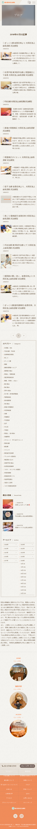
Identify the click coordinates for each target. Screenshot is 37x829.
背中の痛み (7, 391)
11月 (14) (23, 567)
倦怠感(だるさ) (8, 460)
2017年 (6, 561)
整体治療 (7, 443)
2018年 (23, 557)
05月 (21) (23, 587)
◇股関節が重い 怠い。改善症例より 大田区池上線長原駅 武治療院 (19, 278)
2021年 (6, 553)
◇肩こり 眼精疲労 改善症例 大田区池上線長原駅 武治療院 (19, 217)
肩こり (6, 358)
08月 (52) (23, 577)
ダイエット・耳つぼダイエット (13, 440)
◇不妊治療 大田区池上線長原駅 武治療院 (17, 101)
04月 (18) (23, 590)
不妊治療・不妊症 (9, 351)
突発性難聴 (7, 473)
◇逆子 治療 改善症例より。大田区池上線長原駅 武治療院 (19, 188)
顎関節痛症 (7, 397)
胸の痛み (7, 387)
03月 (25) (23, 593)
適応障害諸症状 (9, 377)
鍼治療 (6, 447)
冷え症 (6, 427)
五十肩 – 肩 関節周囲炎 (11, 394)
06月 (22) (23, 583)
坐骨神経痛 (7, 410)
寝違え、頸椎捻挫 (9, 374)
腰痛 (5, 364)
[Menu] (34, 2)
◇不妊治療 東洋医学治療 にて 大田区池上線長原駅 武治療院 (19, 247)
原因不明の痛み (9, 463)
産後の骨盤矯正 (9, 407)
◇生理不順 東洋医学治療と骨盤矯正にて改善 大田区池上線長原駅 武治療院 (19, 74)
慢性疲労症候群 (9, 453)
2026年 (6, 545)
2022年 (23, 549)
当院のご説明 (8, 483)
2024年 (23, 545)
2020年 (23, 553)
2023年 (6, 549)
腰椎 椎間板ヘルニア (10, 368)
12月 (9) (23, 564)
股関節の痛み (8, 371)
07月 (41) (23, 580)
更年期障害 (7, 400)
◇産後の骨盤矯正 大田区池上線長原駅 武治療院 (19, 129)
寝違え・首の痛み (9, 433)
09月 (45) (23, 574)
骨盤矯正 (7, 417)
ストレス (7, 450)
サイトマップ (28, 803)
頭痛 (5, 414)
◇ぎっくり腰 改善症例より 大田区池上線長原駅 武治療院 (19, 44)
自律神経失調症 (9, 355)
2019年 (6, 557)
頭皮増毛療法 (8, 479)
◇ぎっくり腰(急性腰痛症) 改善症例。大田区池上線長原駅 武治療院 (19, 307)
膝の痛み (7, 384)
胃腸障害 (7, 437)
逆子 (5, 424)
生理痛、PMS (8, 348)
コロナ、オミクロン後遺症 (12, 469)
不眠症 (6, 430)
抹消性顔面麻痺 (9, 466)
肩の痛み (7, 404)
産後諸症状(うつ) (9, 476)
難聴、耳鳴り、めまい (11, 381)
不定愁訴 (7, 420)
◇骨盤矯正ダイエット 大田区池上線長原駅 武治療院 (19, 159)
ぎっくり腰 (7, 361)
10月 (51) (23, 570)
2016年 (23, 561)
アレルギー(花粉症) (10, 456)
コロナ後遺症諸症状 (10, 486)
